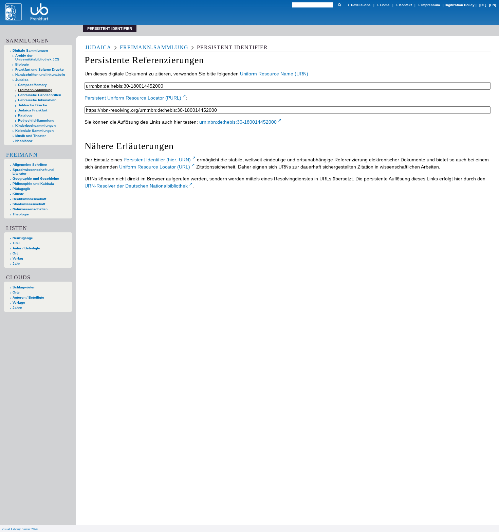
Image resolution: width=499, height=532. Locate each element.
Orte (16, 292)
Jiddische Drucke (32, 105)
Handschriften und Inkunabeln (40, 74)
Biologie (22, 64)
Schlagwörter (24, 287)
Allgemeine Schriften (30, 164)
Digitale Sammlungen (30, 50)
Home (385, 5)
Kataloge (25, 115)
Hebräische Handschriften (39, 95)
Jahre (17, 307)
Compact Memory (32, 85)
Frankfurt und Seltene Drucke (39, 69)
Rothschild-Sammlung (36, 120)
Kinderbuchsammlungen (35, 125)
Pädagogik (21, 189)
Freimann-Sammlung (35, 90)
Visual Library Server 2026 (19, 529)
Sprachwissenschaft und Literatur (33, 171)
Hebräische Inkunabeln (37, 100)
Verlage (19, 302)
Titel (16, 243)
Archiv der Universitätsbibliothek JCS (37, 57)
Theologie (21, 214)
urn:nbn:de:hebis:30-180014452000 (238, 122)
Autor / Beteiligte (26, 248)
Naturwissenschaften (30, 209)
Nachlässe (24, 141)
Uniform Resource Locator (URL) (154, 167)
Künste (18, 194)
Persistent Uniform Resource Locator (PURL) (133, 98)
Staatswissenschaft (29, 204)
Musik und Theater (30, 136)
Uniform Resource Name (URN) (274, 73)
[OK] (339, 5)
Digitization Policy (460, 5)
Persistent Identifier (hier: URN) (157, 159)
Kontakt (405, 5)
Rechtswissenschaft (29, 199)
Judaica (22, 80)
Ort (15, 253)
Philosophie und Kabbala (33, 183)
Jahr (16, 263)
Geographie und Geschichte (36, 178)
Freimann (22, 155)
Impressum (430, 5)
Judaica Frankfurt (32, 110)
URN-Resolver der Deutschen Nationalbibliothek (136, 186)
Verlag (18, 258)
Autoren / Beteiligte (28, 297)
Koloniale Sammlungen (34, 130)
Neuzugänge (23, 238)
